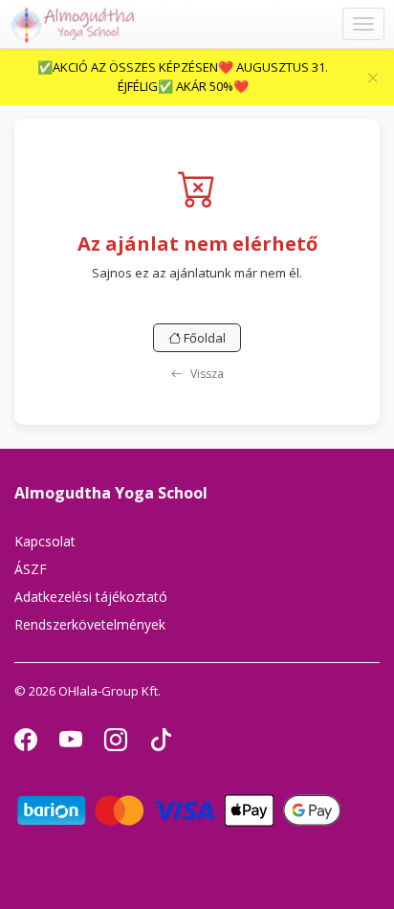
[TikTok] (160, 744)
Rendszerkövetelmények (89, 624)
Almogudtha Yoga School (111, 492)
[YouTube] (72, 744)
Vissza (205, 374)
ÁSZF (30, 569)
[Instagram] (117, 744)
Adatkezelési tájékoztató (90, 597)
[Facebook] (27, 744)
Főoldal (203, 337)
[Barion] (179, 809)
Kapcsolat (45, 541)
